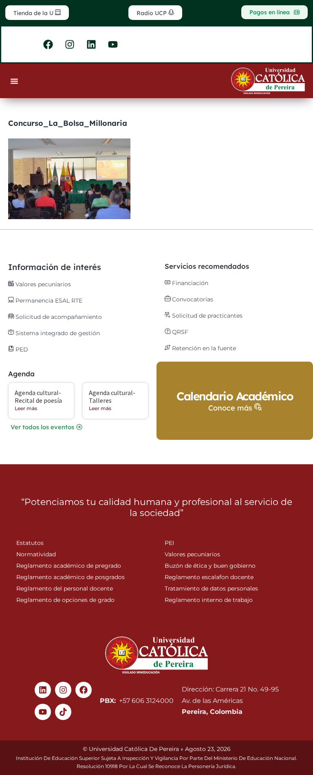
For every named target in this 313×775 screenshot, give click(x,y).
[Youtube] (43, 712)
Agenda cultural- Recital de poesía (38, 396)
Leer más (26, 408)
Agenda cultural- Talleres (112, 396)
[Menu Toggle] (14, 81)
